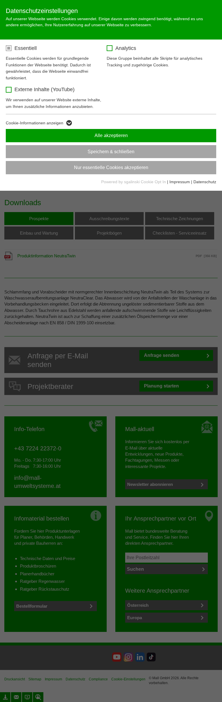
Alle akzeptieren (111, 135)
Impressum (179, 181)
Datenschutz (204, 181)
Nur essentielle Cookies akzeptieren (111, 167)
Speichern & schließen (111, 151)
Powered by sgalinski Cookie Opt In (134, 181)
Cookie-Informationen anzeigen (34, 123)
